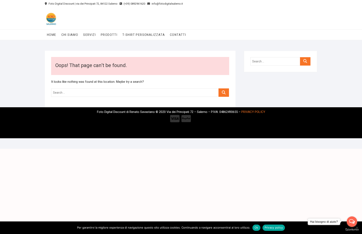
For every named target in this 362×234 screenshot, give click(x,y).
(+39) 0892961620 (134, 3)
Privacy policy (274, 227)
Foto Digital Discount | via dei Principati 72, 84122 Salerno (83, 3)
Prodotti (109, 34)
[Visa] (175, 119)
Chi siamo (69, 34)
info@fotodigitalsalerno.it (167, 3)
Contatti (178, 34)
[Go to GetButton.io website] (352, 229)
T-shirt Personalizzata (143, 34)
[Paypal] (186, 119)
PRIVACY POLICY (253, 112)
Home (51, 34)
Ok (256, 227)
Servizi (89, 34)
